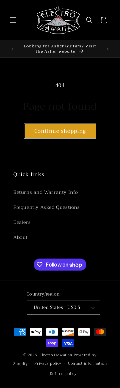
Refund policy (63, 374)
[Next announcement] (107, 49)
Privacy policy (47, 363)
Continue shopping (60, 131)
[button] (13, 20)
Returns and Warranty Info (45, 192)
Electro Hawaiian (55, 355)
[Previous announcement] (12, 49)
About (20, 237)
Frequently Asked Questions (46, 207)
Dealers (22, 222)
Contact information (87, 363)
